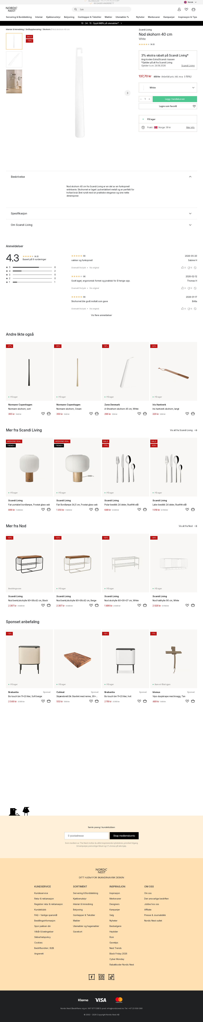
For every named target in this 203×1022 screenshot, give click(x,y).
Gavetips (114, 942)
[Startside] (11, 9)
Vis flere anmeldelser (101, 315)
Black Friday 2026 (118, 953)
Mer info (190, 127)
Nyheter (140, 17)
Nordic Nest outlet (153, 920)
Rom (112, 937)
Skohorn (46, 29)
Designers (114, 904)
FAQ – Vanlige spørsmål (45, 915)
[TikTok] (111, 976)
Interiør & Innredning (15, 29)
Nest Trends (116, 948)
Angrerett (39, 953)
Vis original (94, 268)
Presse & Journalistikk (155, 915)
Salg (112, 915)
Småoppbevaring (33, 29)
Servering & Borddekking (19, 17)
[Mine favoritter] (186, 9)
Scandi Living (188, 65)
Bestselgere (115, 926)
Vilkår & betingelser (43, 931)
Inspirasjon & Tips (187, 17)
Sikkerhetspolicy (42, 937)
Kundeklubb (40, 909)
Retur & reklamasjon (44, 898)
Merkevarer (154, 17)
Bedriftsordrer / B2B (44, 948)
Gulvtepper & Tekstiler (89, 17)
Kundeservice (41, 893)
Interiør (39, 17)
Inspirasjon (115, 893)
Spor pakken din (42, 926)
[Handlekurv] (193, 9)
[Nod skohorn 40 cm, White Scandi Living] (80, 92)
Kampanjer (169, 17)
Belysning (69, 17)
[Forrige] (32, 93)
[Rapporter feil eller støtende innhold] (195, 267)
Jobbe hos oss (151, 904)
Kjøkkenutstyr (53, 17)
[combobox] (190, 2)
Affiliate (147, 909)
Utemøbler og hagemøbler (86, 926)
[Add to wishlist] (43, 414)
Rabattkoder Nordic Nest (122, 964)
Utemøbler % (122, 17)
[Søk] (75, 9)
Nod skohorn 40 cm (61, 29)
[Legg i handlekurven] (49, 413)
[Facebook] (92, 976)
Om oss (148, 893)
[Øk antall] (149, 99)
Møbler (108, 17)
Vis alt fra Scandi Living (181, 430)
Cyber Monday (117, 959)
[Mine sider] (179, 9)
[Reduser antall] (141, 99)
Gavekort (77, 931)
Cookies (38, 942)
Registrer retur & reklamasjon (48, 904)
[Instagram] (101, 976)
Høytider (114, 931)
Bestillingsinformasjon (44, 920)
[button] (147, 44)
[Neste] (127, 93)
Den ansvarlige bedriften (156, 898)
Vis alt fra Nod (186, 526)
